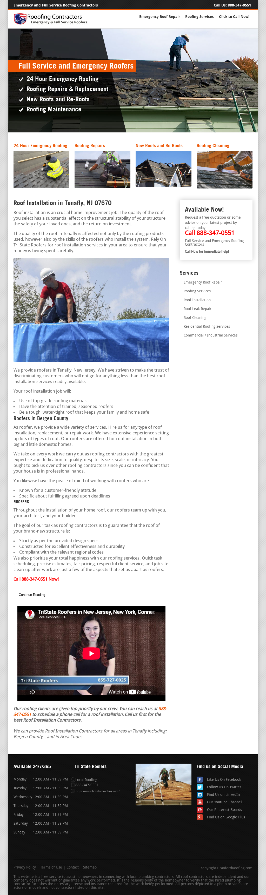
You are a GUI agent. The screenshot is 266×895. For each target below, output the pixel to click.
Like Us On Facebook (224, 780)
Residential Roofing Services (207, 327)
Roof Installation (197, 300)
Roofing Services (199, 17)
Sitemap (90, 868)
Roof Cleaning (195, 318)
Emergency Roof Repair (159, 17)
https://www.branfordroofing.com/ (97, 791)
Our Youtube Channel (224, 802)
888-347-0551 (239, 5)
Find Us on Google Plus (226, 817)
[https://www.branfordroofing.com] (53, 24)
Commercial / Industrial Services (210, 336)
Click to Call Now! (234, 17)
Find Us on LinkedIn (223, 795)
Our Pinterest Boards (224, 810)
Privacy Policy (25, 868)
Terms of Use (51, 868)
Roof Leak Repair (197, 309)
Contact (72, 868)
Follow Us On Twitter (224, 787)
